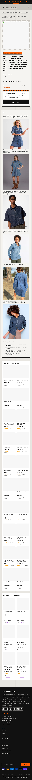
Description (6, 113)
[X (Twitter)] (18, 709)
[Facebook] (3, 709)
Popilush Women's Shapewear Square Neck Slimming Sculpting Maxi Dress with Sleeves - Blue (8, 667)
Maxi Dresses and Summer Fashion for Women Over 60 (8, 612)
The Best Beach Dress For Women (22, 492)
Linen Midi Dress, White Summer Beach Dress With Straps (9, 424)
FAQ (2, 735)
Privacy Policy (6, 748)
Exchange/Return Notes (10, 342)
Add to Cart (16, 102)
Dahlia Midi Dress (21, 581)
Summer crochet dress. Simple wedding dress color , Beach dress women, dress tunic (22, 379)
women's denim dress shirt (14, 12)
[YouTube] (10, 709)
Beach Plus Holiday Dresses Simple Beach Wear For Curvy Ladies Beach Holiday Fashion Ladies (22, 447)
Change (25, 93)
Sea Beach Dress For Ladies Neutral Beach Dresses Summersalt (22, 515)
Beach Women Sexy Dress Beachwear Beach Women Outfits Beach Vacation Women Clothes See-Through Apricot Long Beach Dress (9, 492)
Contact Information (7, 755)
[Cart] (28, 7)
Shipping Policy (6, 753)
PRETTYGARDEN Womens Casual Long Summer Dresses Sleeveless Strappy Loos (8, 402)
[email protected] (16, 351)
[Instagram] (6, 709)
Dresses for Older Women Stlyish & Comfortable (21, 667)
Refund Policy (5, 745)
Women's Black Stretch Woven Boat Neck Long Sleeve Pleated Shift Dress (9, 639)
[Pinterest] (21, 709)
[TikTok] (14, 709)
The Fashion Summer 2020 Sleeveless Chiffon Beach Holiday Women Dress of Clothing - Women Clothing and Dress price (9, 515)
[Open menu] (3, 7)
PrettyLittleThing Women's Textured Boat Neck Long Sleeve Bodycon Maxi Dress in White (22, 612)
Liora (18, 639)
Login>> (8, 622)
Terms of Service (6, 750)
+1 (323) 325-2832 (6, 720)
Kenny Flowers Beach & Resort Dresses (9, 469)
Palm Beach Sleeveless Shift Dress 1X (9, 447)
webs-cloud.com (11, 7)
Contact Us (4, 733)
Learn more (7, 87)
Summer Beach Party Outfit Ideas (22, 538)
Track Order (5, 738)
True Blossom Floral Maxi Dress (21, 424)
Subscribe (26, 764)
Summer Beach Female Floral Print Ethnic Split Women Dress (22, 469)
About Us (4, 730)
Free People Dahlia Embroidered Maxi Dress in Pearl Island (8, 582)
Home (3, 12)
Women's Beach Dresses (21, 402)
